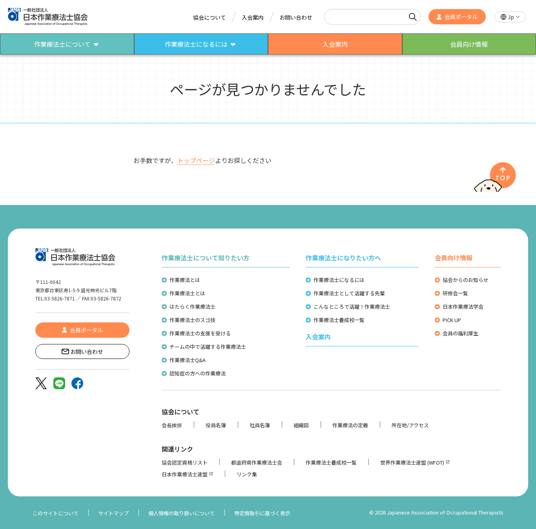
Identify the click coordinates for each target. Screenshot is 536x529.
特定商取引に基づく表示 (262, 513)
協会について (209, 17)
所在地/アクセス (410, 425)
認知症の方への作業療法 (198, 373)
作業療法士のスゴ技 (192, 320)
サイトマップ (113, 513)
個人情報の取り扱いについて (181, 513)
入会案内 (253, 17)
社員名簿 (260, 425)
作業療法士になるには (339, 280)
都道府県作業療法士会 (256, 462)
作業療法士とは (187, 293)
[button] (510, 17)
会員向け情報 (453, 257)
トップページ (196, 160)
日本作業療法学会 (463, 306)
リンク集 (247, 474)
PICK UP (452, 320)
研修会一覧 (455, 293)
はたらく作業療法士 (192, 306)
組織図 (301, 425)
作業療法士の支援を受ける (200, 333)
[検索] (412, 17)
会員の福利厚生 (460, 333)
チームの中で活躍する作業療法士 (208, 346)
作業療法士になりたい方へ (343, 257)
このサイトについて (55, 513)
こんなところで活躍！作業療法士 (352, 306)
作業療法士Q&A (188, 360)
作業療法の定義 (350, 425)
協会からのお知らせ (466, 280)
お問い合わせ (295, 17)
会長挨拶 (172, 425)
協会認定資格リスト (185, 462)
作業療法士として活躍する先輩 (349, 293)
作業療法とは (185, 280)
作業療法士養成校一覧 (339, 320)
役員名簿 (216, 425)
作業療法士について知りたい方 (206, 257)
